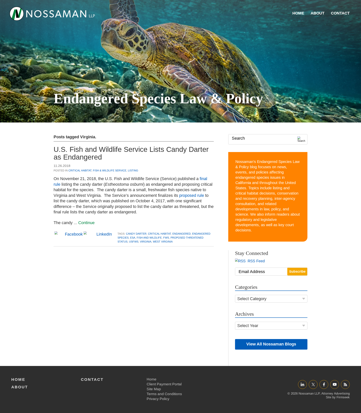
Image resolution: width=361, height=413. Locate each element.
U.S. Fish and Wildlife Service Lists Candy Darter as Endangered (131, 153)
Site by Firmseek (338, 397)
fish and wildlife (149, 237)
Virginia (145, 241)
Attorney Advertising (335, 393)
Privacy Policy (158, 399)
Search (238, 138)
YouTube (334, 384)
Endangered (181, 233)
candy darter (136, 233)
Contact (340, 13)
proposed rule (191, 195)
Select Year (247, 325)
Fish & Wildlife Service (109, 170)
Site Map (154, 389)
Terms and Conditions (164, 394)
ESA (132, 237)
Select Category (251, 298)
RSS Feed (255, 261)
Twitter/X (313, 384)
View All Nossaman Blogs (271, 344)
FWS (166, 237)
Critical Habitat (79, 170)
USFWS (133, 241)
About (318, 13)
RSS (345, 384)
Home (298, 13)
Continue (86, 222)
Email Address (252, 271)
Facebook (323, 384)
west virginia (163, 241)
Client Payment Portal (164, 384)
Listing (133, 170)
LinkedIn (302, 384)
